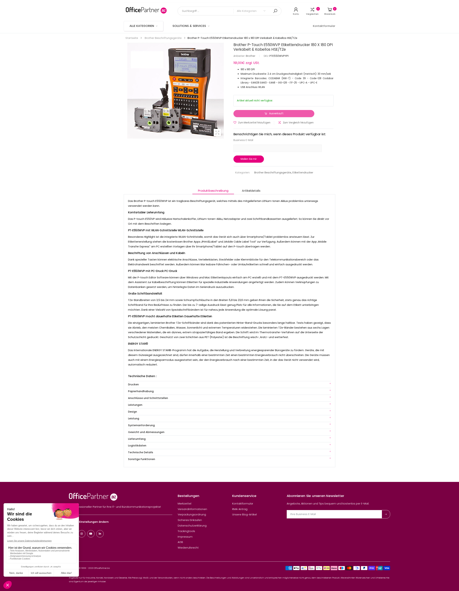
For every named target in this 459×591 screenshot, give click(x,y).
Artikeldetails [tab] (251, 191)
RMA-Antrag (239, 509)
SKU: (266, 56)
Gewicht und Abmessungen (146, 432)
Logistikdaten (137, 445)
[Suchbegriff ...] (275, 11)
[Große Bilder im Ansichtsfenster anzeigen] (217, 132)
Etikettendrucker (302, 172)
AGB (180, 542)
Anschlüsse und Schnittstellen (148, 398)
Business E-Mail (243, 140)
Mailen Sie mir (249, 159)
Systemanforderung (141, 425)
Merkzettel (184, 503)
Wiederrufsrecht (188, 547)
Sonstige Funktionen (141, 459)
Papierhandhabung (141, 391)
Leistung (133, 418)
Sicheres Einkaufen (190, 520)
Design (132, 411)
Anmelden (386, 514)
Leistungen (135, 405)
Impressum (185, 537)
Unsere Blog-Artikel (244, 514)
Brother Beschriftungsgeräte (272, 172)
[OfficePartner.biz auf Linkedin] (100, 533)
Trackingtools (186, 531)
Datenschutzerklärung (192, 525)
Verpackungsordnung (192, 514)
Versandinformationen (192, 509)
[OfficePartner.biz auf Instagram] (81, 533)
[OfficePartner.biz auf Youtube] (90, 533)
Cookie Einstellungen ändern (89, 522)
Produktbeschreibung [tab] (213, 191)
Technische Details (140, 452)
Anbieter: (239, 56)
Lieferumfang (137, 439)
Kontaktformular (242, 503)
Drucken (133, 384)
